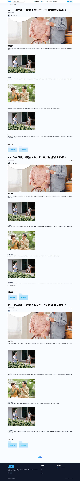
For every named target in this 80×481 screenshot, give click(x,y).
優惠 (47, 1)
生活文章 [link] (15, 4)
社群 (51, 1)
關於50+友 (55, 1)
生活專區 (11, 4)
